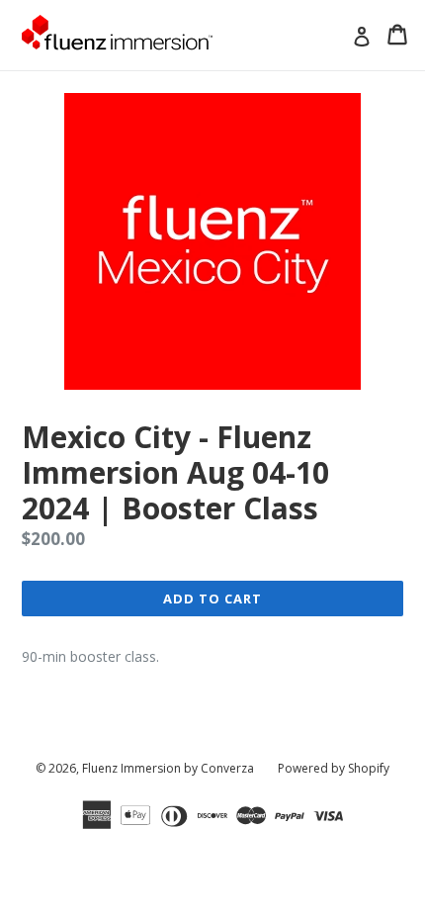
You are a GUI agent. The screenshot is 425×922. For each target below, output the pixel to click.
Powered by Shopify (333, 768)
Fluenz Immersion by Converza (168, 768)
